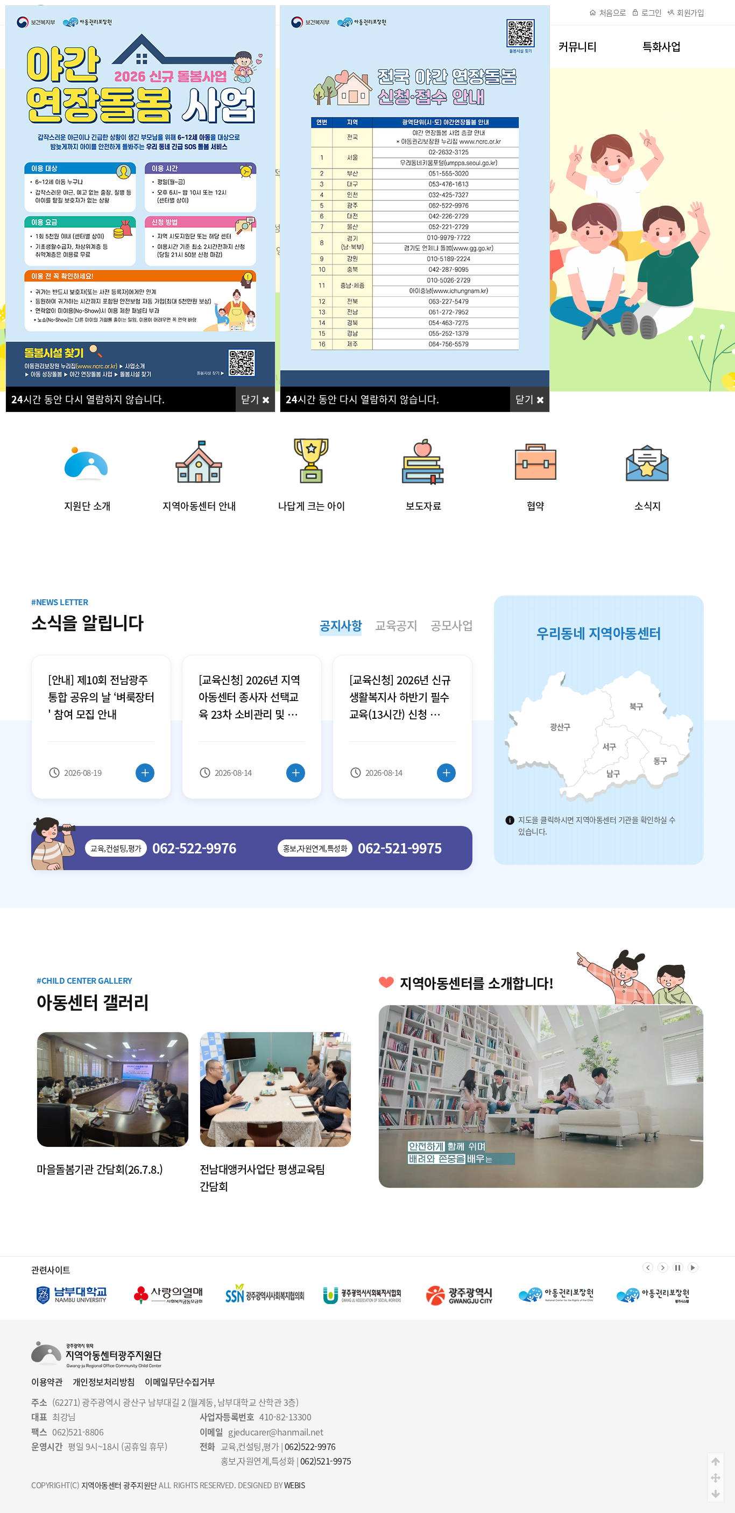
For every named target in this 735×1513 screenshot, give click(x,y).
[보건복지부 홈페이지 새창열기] (652, 1295)
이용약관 (46, 1381)
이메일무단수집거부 (180, 1381)
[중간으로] (716, 1477)
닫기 (251, 399)
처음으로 (612, 12)
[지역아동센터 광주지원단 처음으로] (96, 1347)
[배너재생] (693, 1267)
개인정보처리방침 (104, 1381)
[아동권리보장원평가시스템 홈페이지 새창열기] (555, 1295)
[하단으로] (716, 1494)
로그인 (651, 12)
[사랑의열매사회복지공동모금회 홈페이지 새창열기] (71, 1295)
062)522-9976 (310, 1446)
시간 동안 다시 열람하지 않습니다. (88, 399)
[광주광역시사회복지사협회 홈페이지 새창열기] (265, 1295)
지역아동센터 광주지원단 (119, 1485)
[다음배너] (663, 1267)
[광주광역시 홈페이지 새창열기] (362, 1295)
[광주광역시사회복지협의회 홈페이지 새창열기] (168, 1295)
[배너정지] (678, 1267)
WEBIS (294, 1485)
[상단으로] (716, 1461)
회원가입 (690, 12)
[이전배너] (647, 1267)
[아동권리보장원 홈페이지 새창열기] (459, 1295)
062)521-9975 (325, 1460)
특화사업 (661, 46)
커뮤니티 (577, 46)
